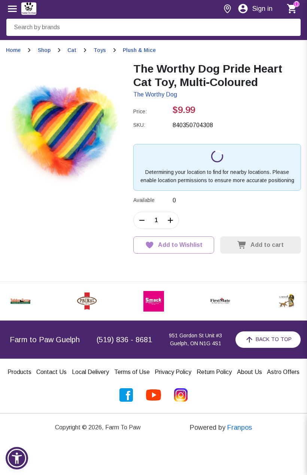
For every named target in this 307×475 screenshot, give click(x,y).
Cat (71, 50)
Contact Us (51, 372)
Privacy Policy (173, 372)
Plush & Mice (139, 50)
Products (19, 372)
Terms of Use (132, 372)
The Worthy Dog (155, 94)
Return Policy (214, 372)
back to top (274, 339)
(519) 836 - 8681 (124, 339)
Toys (100, 50)
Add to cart (267, 245)
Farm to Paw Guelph (45, 339)
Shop (44, 50)
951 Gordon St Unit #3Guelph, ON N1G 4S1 (195, 339)
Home (13, 50)
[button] (16, 458)
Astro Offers (283, 372)
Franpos (239, 427)
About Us (249, 372)
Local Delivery (90, 372)
